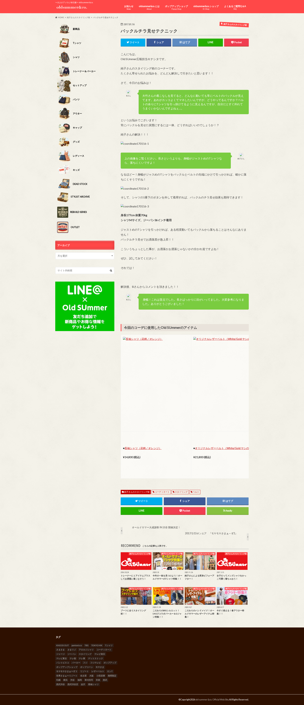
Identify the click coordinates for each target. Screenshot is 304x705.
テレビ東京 (61, 658)
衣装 (98, 680)
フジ (85, 662)
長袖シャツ (93, 684)
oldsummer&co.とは (149, 7)
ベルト (196, 492)
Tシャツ (109, 645)
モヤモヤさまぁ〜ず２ (66, 671)
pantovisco (77, 645)
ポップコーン (86, 667)
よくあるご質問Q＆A (235, 7)
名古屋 (83, 675)
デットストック (95, 658)
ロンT (110, 671)
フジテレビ (95, 662)
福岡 (80, 680)
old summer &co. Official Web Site (212, 699)
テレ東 (82, 658)
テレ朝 (73, 658)
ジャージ (60, 654)
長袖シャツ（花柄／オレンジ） (143, 448)
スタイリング (181, 492)
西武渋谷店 (73, 684)
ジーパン (72, 654)
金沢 (83, 684)
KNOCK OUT (62, 645)
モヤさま (100, 667)
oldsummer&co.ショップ (206, 7)
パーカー (76, 662)
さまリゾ (72, 649)
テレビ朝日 (99, 654)
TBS (86, 645)
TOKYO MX (96, 645)
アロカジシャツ (86, 649)
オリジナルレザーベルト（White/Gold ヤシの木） (224, 448)
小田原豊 (101, 675)
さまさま (60, 649)
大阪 (91, 675)
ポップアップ (110, 662)
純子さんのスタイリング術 (137, 492)
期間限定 (112, 675)
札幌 (58, 680)
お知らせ (128, 7)
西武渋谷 (60, 684)
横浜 (65, 680)
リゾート (84, 671)
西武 (105, 680)
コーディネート (162, 492)
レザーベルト (97, 671)
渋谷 (72, 680)
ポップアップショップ (176, 7)
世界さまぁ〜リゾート (66, 675)
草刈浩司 (89, 680)
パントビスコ (62, 662)
